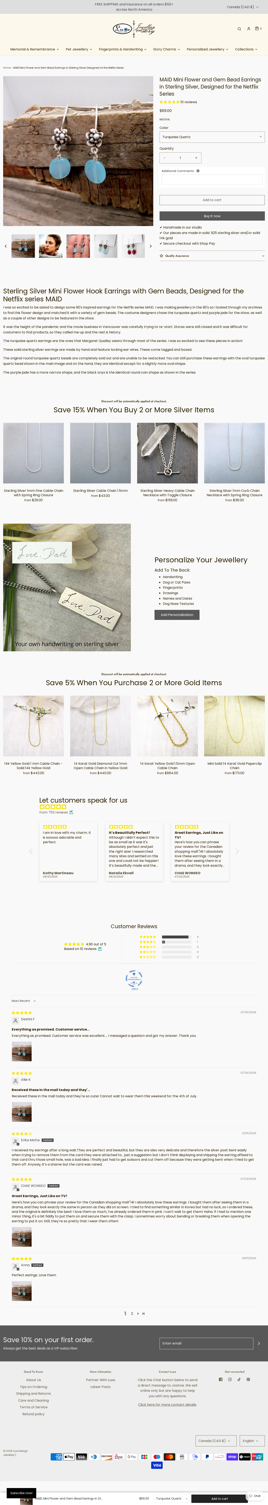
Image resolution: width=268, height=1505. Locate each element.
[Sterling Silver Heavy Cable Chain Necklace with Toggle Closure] (167, 453)
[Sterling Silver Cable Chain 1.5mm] (100, 453)
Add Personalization (177, 614)
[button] (5, 246)
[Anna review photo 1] (22, 1291)
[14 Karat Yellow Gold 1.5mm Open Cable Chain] (167, 726)
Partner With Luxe (100, 1380)
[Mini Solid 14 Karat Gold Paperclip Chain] (234, 726)
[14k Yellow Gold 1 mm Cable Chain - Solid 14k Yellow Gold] (33, 726)
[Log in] (248, 29)
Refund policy (33, 1414)
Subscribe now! (21, 1493)
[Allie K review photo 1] (22, 1112)
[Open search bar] (239, 28)
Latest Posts (100, 1386)
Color (164, 127)
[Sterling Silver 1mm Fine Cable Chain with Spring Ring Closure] (33, 453)
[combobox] (172, 1499)
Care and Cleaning (33, 1400)
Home (7, 67)
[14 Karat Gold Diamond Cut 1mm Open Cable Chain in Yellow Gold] (100, 726)
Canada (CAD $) (241, 7)
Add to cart (212, 200)
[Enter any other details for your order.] (198, 170)
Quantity (167, 148)
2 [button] (132, 1313)
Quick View (34, 475)
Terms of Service (34, 1407)
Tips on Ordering (33, 1386)
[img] (136, 807)
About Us (33, 1380)
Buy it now (212, 216)
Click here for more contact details (167, 1404)
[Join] (259, 1343)
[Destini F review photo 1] (22, 1051)
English (249, 1440)
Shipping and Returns (33, 1393)
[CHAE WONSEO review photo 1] (22, 1237)
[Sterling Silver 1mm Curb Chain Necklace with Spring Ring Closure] (234, 453)
